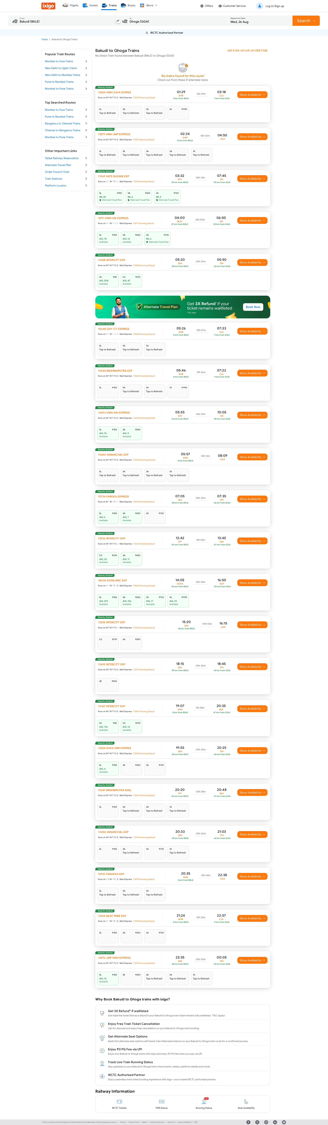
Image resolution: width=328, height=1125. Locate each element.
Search (303, 20)
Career (144, 1122)
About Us (171, 1122)
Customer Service (157, 1122)
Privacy (123, 1122)
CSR (195, 1122)
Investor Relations (184, 1122)
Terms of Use (133, 1122)
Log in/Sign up (275, 6)
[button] (269, 6)
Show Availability (251, 94)
